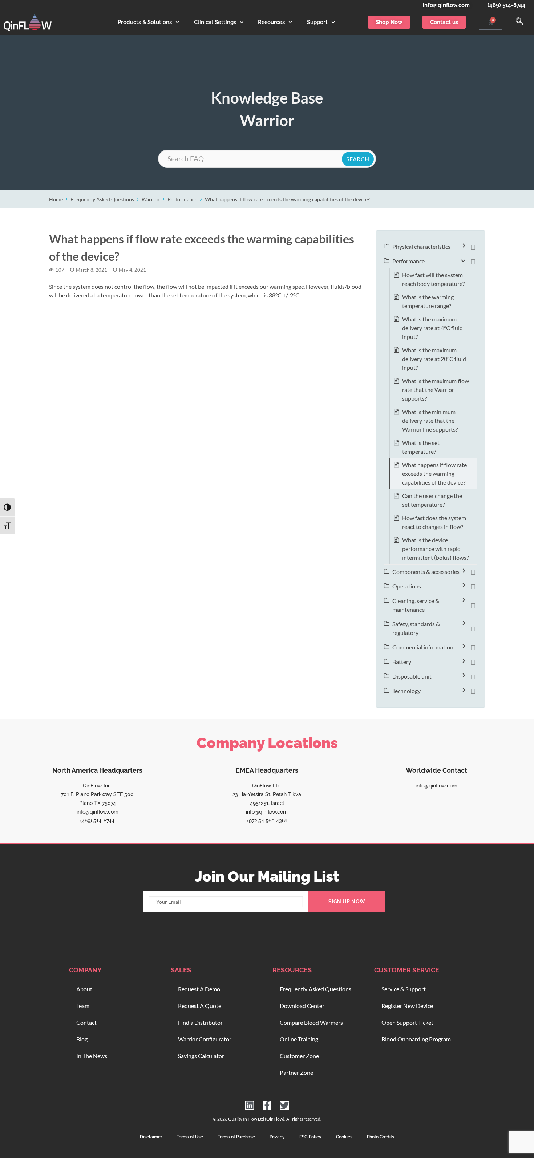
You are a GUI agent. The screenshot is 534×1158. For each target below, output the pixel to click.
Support (317, 22)
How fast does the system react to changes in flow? (434, 522)
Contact (86, 1022)
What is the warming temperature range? (428, 301)
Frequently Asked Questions (102, 199)
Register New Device (407, 1005)
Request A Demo (199, 988)
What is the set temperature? (421, 447)
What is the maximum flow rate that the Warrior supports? (435, 389)
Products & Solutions (145, 22)
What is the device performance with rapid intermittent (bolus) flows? (435, 549)
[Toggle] (473, 246)
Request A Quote (199, 1005)
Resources (271, 22)
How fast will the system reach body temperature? (433, 279)
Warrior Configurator (204, 1039)
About (84, 988)
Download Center (302, 1005)
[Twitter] (284, 1105)
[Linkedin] (249, 1105)
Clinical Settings (215, 22)
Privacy (277, 1136)
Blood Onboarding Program (416, 1039)
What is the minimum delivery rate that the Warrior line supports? (430, 420)
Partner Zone (296, 1072)
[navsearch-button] (519, 22)
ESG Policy (310, 1136)
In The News (91, 1055)
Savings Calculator (201, 1055)
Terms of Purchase (236, 1136)
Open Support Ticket (407, 1022)
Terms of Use (190, 1136)
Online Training (299, 1039)
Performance (182, 199)
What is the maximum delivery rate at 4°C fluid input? (432, 328)
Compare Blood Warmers (311, 1022)
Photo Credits (380, 1136)
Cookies (344, 1136)
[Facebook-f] (267, 1105)
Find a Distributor (200, 1022)
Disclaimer (151, 1136)
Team (82, 1005)
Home (56, 199)
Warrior (151, 199)
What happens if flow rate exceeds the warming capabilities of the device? (287, 199)
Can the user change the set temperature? (432, 500)
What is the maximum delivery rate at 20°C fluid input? (434, 359)
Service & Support (403, 988)
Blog (82, 1039)
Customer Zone (299, 1055)
